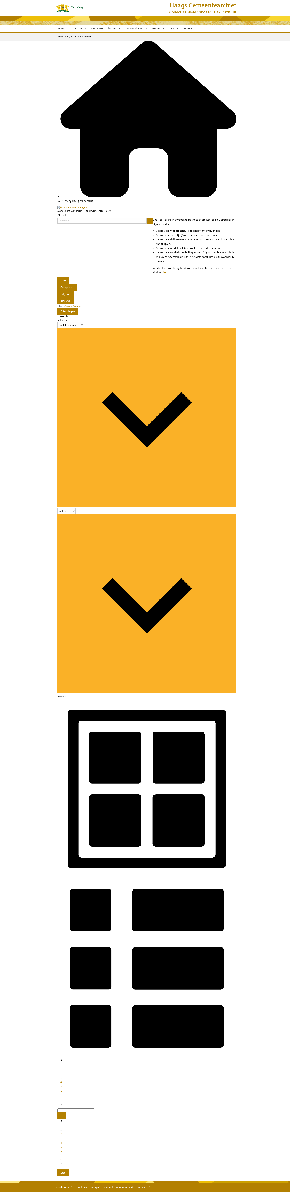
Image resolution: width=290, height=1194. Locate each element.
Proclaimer (62, 1187)
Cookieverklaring (87, 1187)
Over (171, 28)
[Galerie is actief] (146, 876)
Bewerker (65, 301)
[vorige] (61, 1060)
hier (163, 272)
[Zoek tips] (150, 221)
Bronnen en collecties (103, 28)
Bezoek (156, 28)
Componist (67, 287)
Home (61, 28)
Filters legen (67, 311)
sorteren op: (63, 320)
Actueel (78, 28)
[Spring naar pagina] (61, 1115)
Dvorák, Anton (71, 306)
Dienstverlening (134, 28)
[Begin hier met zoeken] (148, 196)
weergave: (62, 696)
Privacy (142, 1187)
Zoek (63, 280)
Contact (187, 28)
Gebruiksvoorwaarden (117, 1187)
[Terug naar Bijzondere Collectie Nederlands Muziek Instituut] (69, 8)
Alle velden (63, 215)
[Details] (146, 1056)
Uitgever (65, 294)
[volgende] (61, 1104)
